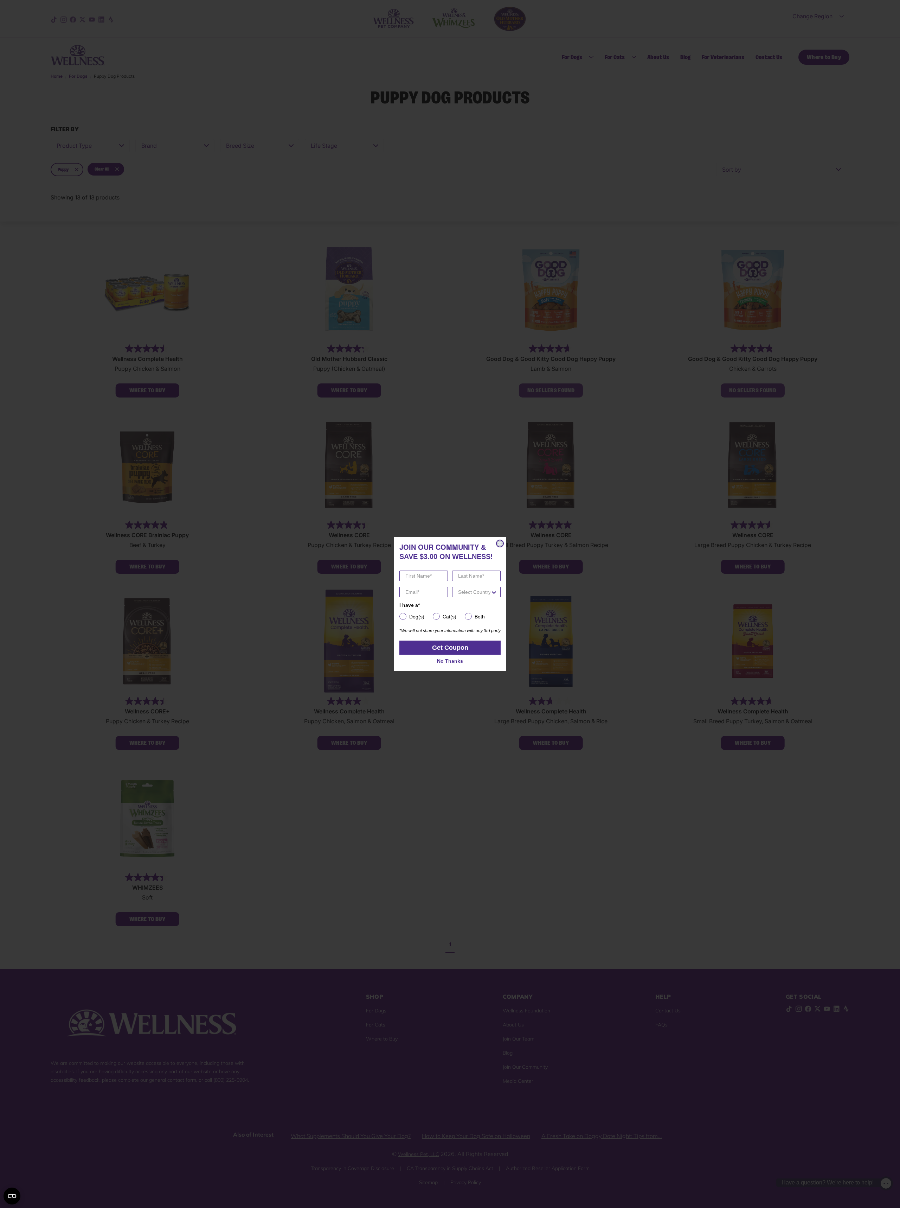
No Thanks (450, 661)
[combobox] (474, 592)
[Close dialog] (499, 543)
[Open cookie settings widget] (12, 1196)
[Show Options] (493, 592)
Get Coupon (450, 647)
